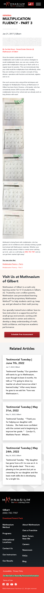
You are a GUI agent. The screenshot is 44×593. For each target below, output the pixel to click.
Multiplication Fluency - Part (12, 264)
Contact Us (8, 548)
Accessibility (7, 571)
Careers (25, 544)
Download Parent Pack (13, 518)
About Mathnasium (31, 525)
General (7, 16)
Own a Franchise (29, 530)
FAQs (24, 556)
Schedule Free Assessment (22, 334)
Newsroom (27, 550)
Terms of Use (8, 580)
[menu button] (31, 4)
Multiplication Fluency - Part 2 (13, 267)
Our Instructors (9, 555)
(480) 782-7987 (10, 513)
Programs (7, 534)
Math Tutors (28, 537)
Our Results (8, 561)
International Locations (8, 541)
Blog (24, 561)
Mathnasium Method (8, 526)
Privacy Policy (18, 571)
